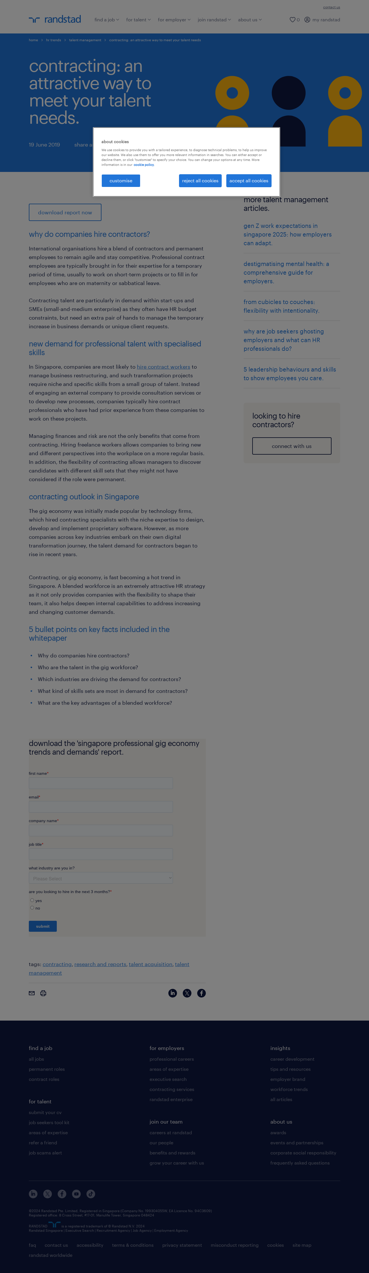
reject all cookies (200, 180)
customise (121, 180)
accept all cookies (248, 180)
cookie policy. (144, 164)
